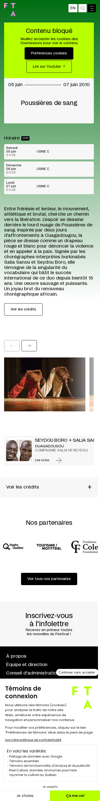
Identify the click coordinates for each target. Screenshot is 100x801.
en (73, 8)
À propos (16, 656)
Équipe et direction (26, 665)
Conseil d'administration (32, 673)
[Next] (29, 345)
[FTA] (10, 9)
